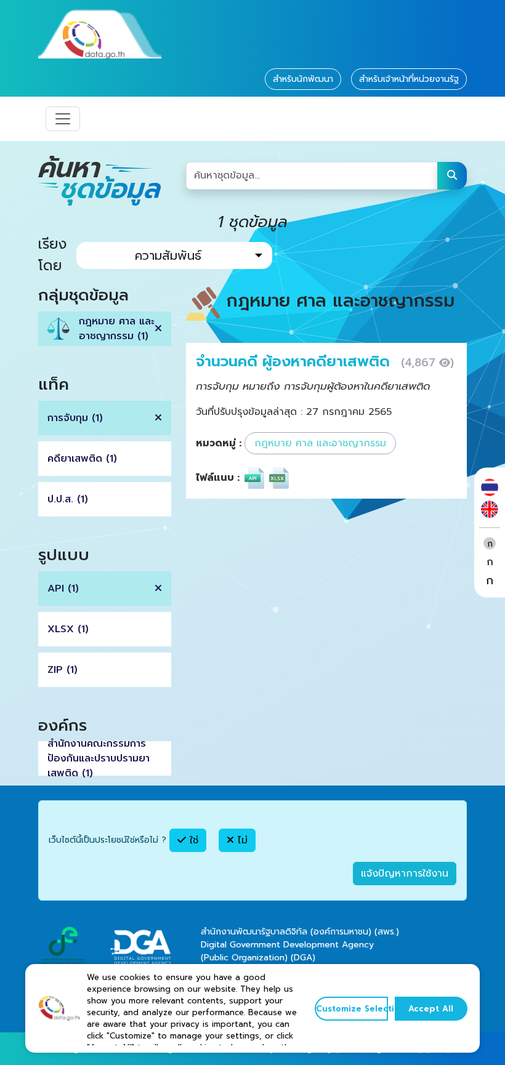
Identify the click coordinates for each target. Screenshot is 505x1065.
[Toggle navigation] (63, 119)
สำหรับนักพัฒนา (303, 79)
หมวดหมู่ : (218, 443)
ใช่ (192, 840)
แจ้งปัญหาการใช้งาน (404, 873)
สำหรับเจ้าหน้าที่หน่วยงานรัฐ (409, 79)
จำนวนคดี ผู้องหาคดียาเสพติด (295, 361)
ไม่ (241, 840)
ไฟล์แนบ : (218, 477)
